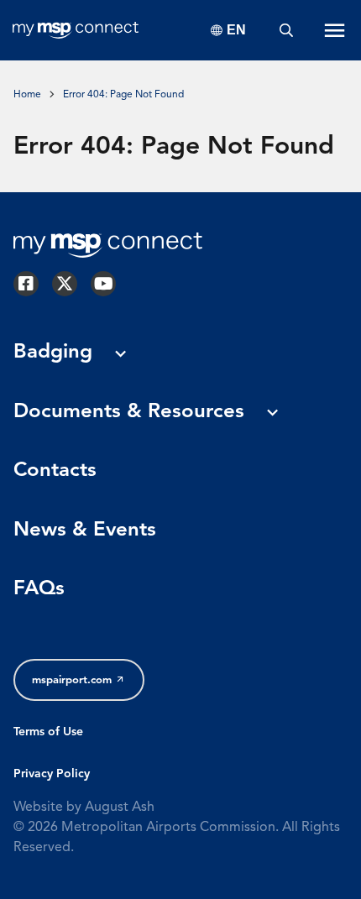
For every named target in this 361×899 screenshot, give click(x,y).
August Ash (119, 807)
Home (27, 95)
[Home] (76, 30)
